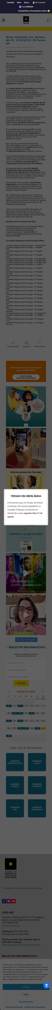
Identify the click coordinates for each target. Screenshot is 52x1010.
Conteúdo (10, 2)
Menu (19, 2)
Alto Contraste (38, 2)
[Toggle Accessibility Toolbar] (46, 985)
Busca (26, 2)
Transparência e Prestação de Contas (32, 11)
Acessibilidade (26, 7)
